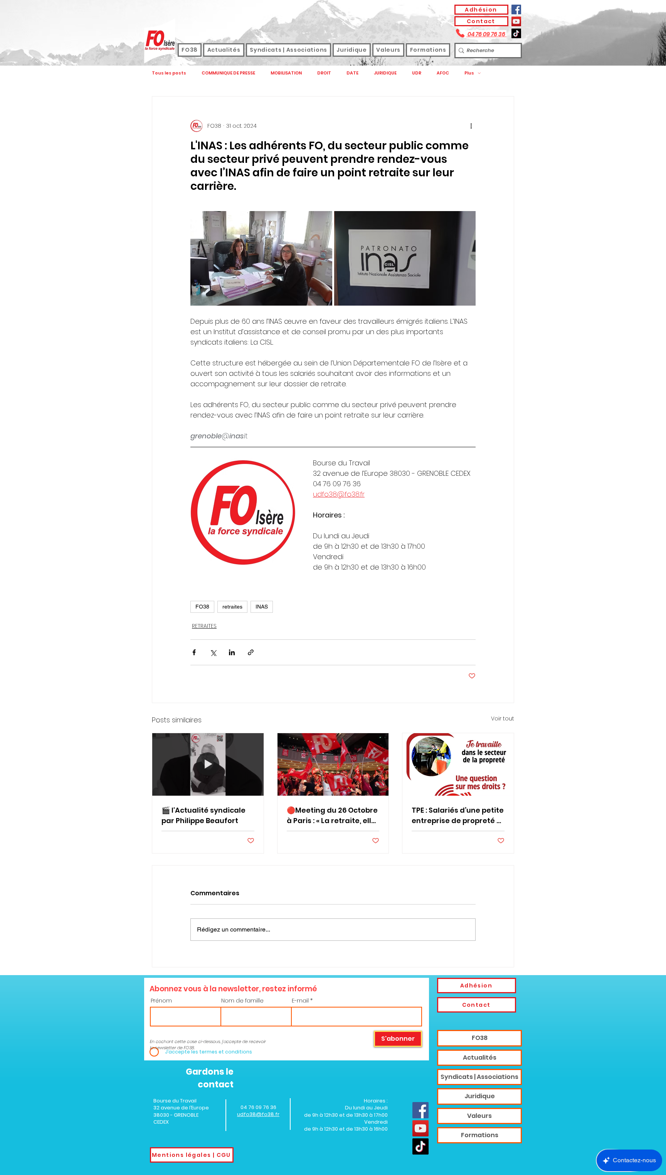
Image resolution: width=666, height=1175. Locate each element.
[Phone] (460, 33)
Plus (469, 73)
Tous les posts (169, 73)
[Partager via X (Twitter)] (213, 652)
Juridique (479, 1096)
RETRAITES (204, 626)
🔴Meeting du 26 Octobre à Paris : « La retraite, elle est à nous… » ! (332, 815)
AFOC (443, 73)
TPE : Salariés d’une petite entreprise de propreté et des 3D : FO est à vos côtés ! (458, 815)
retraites (232, 607)
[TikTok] (516, 33)
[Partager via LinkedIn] (231, 652)
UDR (416, 73)
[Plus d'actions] (471, 125)
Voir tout (502, 718)
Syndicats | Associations (479, 1076)
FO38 (202, 607)
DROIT (324, 73)
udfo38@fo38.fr (258, 1114)
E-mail (300, 1000)
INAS (262, 607)
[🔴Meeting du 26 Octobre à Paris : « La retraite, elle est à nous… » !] (333, 764)
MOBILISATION (286, 73)
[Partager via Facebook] (194, 652)
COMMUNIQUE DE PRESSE (228, 73)
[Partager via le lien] (250, 652)
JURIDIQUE (385, 73)
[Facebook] (516, 9)
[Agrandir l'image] (261, 258)
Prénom (161, 1000)
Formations (479, 1135)
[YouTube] (516, 21)
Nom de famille (242, 1000)
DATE (352, 73)
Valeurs (479, 1115)
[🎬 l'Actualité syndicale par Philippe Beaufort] (208, 764)
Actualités (479, 1057)
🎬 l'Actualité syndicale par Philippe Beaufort (203, 815)
